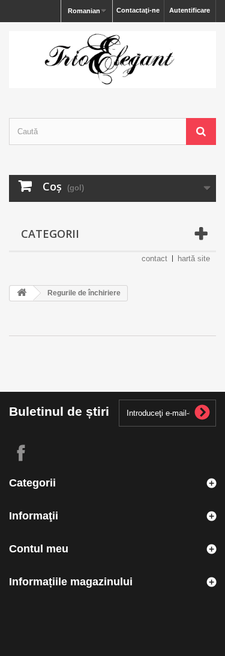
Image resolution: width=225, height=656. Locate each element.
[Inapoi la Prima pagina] (21, 293)
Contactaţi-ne (138, 10)
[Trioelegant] (112, 59)
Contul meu (38, 549)
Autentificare (189, 10)
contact (154, 258)
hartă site (194, 258)
